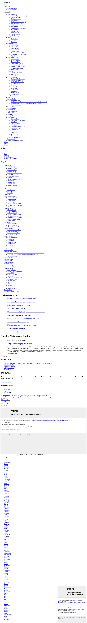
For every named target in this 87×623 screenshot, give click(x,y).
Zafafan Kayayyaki (35, 395)
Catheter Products (12, 43)
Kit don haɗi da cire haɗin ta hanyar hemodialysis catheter (26, 103)
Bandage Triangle (15, 32)
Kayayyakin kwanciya (13, 35)
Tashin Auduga (15, 48)
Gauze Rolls (42, 397)
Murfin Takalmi (11, 112)
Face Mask (10, 71)
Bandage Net (14, 26)
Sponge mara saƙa (16, 105)
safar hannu (10, 95)
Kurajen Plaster (15, 119)
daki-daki (14, 353)
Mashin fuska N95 (16, 74)
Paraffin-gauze (15, 92)
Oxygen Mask (11, 106)
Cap (8, 37)
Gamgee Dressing (15, 86)
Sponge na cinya (15, 91)
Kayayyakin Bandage (13, 14)
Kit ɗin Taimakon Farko (17, 82)
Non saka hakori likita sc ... (17, 308)
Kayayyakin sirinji (12, 115)
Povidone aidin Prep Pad (17, 65)
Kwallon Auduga (15, 46)
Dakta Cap (14, 42)
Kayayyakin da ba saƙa (13, 100)
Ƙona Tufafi (14, 122)
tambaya (9, 353)
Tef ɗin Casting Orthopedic (18, 28)
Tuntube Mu (7, 145)
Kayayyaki (7, 12)
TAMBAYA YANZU (6, 382)
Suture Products (11, 114)
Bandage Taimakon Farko (18, 79)
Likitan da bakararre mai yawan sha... (21, 302)
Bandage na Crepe (16, 19)
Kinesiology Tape (15, 128)
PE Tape (13, 131)
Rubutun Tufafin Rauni (17, 68)
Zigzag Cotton (15, 55)
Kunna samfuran (11, 108)
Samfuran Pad (11, 109)
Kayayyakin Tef (11, 117)
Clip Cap (13, 40)
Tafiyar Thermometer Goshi (18, 126)
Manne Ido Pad (15, 59)
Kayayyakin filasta (12, 111)
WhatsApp (6, 404)
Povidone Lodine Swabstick (18, 54)
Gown (9, 97)
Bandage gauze (15, 20)
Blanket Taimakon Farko (17, 80)
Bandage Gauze (34, 397)
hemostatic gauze (15, 83)
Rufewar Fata (14, 134)
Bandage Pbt (18, 397)
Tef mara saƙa (14, 129)
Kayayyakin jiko (11, 99)
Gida (5, 5)
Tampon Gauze (15, 94)
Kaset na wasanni (15, 135)
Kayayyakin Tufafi (12, 57)
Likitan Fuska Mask (16, 72)
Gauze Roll (14, 88)
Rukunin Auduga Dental (17, 52)
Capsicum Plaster (15, 123)
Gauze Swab (14, 89)
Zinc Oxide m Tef (15, 137)
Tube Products (11, 139)
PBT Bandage (15, 29)
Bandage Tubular (15, 34)
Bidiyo (6, 143)
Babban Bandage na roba (17, 23)
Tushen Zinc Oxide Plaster (18, 120)
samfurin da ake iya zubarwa (15, 140)
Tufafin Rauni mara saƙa (17, 63)
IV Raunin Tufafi (15, 62)
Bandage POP (15, 31)
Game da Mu (7, 6)
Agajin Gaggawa (12, 77)
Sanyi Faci (14, 125)
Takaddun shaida (12, 9)
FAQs (9, 11)
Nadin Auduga (15, 49)
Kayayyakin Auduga (13, 45)
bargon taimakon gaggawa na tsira (19, 344)
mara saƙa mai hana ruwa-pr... (18, 322)
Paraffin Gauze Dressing (7, 397)
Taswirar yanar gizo (46, 395)
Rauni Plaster (14, 69)
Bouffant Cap (14, 39)
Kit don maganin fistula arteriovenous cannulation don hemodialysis (29, 102)
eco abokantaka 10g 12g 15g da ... (19, 315)
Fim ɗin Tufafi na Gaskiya (18, 66)
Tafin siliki (14, 132)
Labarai (6, 142)
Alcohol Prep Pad (15, 60)
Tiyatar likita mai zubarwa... (17, 328)
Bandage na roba (15, 17)
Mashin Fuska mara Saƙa (17, 75)
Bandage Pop (25, 397)
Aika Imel (3, 401)
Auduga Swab (15, 51)
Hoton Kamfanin (12, 8)
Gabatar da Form (5, 400)
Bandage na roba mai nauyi (18, 22)
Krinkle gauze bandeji (17, 25)
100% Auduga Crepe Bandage (19, 15)
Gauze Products (11, 85)
